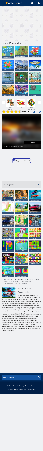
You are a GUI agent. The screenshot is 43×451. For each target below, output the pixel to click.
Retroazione (31, 389)
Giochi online (8, 279)
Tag (25, 389)
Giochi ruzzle (8, 281)
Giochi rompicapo (25, 281)
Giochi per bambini (32, 279)
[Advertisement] (21, 23)
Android (24, 284)
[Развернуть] (40, 112)
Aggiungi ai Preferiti (23, 161)
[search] (38, 377)
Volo (16, 281)
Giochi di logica (19, 279)
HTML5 (17, 284)
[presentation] (3, 102)
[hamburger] (3, 3)
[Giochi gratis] (14, 3)
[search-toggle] (32, 3)
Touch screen (8, 284)
